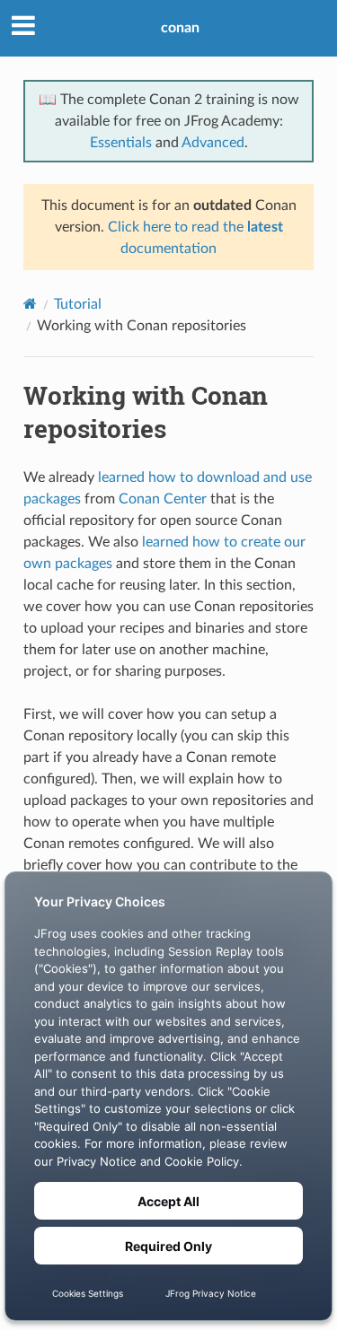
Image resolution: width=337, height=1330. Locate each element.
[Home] (30, 303)
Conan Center (163, 499)
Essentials (121, 143)
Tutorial (78, 304)
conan (180, 28)
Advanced (213, 143)
